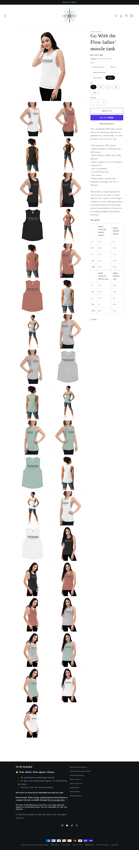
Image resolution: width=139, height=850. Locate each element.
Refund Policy (75, 791)
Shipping (93, 58)
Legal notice (114, 845)
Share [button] (95, 319)
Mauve (114, 67)
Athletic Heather (100, 72)
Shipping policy (89, 845)
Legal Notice (74, 787)
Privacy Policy (75, 779)
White (110, 78)
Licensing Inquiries (77, 775)
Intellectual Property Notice (80, 771)
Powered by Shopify (42, 845)
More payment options (107, 123)
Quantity (93, 97)
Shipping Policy (76, 796)
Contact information (103, 845)
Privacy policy (66, 845)
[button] (5, 15)
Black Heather (100, 67)
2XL (94, 92)
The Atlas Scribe (31, 845)
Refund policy (55, 845)
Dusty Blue (98, 78)
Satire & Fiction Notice (78, 767)
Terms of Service (76, 783)
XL (116, 87)
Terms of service (77, 845)
